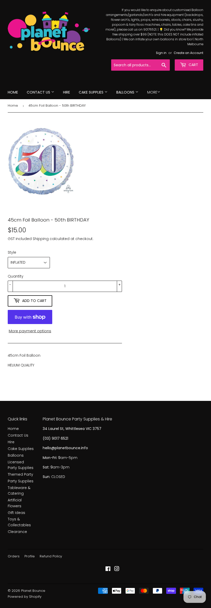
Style (12, 252)
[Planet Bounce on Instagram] (116, 569)
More (152, 92)
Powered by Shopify (24, 596)
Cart (193, 64)
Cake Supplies (91, 92)
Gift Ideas (16, 512)
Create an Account (188, 53)
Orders (14, 556)
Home (13, 92)
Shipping (41, 238)
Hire (66, 92)
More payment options (30, 331)
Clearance (17, 531)
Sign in (161, 53)
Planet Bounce (33, 590)
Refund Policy (51, 556)
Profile (29, 556)
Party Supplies (20, 481)
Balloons (125, 92)
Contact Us (39, 92)
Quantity (15, 276)
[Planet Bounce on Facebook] (108, 569)
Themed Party (20, 474)
